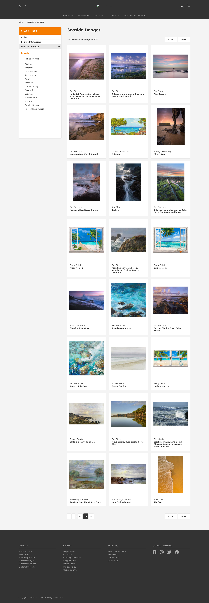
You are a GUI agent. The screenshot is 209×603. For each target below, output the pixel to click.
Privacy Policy (69, 567)
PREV (170, 39)
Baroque (29, 82)
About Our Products (117, 551)
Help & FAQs (69, 551)
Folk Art (28, 101)
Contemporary (31, 86)
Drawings (29, 94)
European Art (31, 97)
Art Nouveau (30, 75)
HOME (21, 22)
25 (91, 516)
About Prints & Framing (135, 16)
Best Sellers (24, 554)
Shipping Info (69, 560)
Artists (24, 37)
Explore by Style (26, 560)
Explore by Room (27, 567)
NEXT (183, 39)
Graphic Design (32, 105)
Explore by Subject (27, 563)
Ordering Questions (72, 557)
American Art (31, 71)
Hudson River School (34, 109)
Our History (113, 557)
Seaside (25, 53)
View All (35, 46)
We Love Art (113, 554)
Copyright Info (70, 570)
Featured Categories (31, 42)
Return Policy (69, 563)
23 (80, 516)
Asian (27, 79)
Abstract (29, 64)
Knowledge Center (27, 557)
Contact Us (68, 554)
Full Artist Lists (25, 551)
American (29, 67)
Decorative (30, 90)
